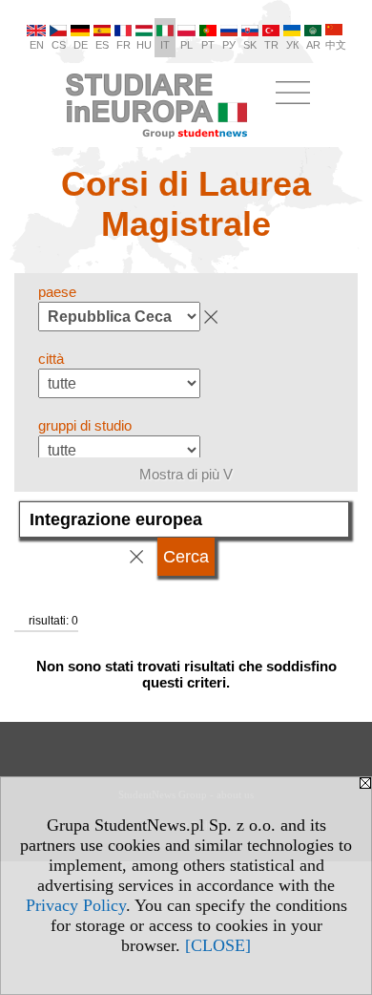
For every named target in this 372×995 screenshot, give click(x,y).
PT (208, 45)
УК (292, 45)
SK (250, 45)
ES (102, 45)
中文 (335, 45)
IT (165, 45)
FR (123, 45)
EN (37, 45)
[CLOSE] (218, 945)
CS (59, 45)
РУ (229, 45)
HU (144, 45)
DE (80, 45)
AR (313, 45)
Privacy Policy (76, 905)
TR (271, 45)
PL (186, 45)
